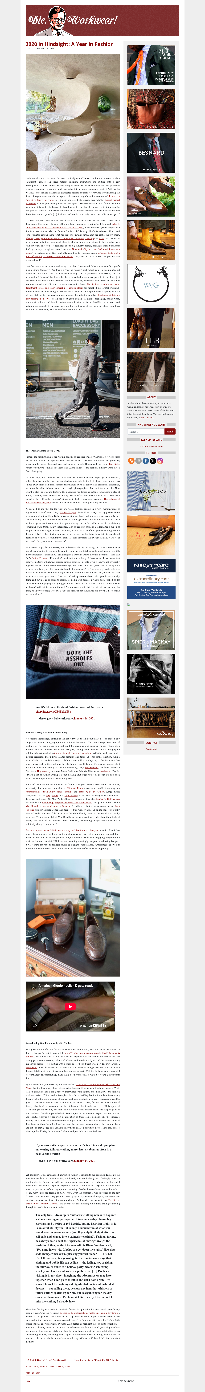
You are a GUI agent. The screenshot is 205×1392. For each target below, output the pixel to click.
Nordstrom (105, 771)
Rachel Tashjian (68, 512)
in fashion (98, 791)
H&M (101, 238)
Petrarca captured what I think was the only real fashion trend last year (62, 830)
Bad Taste (114, 463)
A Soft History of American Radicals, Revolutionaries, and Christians (48, 1366)
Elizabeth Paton (75, 788)
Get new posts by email (151, 445)
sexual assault (64, 791)
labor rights (85, 791)
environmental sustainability (40, 791)
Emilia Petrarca (39, 558)
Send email (151, 748)
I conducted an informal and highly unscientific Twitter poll (89, 1312)
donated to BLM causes (107, 798)
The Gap (89, 238)
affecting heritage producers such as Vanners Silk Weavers (55, 238)
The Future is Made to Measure (96, 1359)
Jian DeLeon (91, 767)
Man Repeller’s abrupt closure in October (48, 806)
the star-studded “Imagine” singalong (73, 753)
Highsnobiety (43, 771)
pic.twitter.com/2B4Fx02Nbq (53, 711)
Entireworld (31, 1067)
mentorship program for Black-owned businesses (67, 802)
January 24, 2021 (84, 1160)
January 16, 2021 (84, 718)
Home (28, 1381)
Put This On (147, 417)
